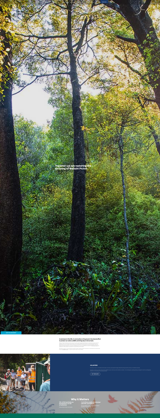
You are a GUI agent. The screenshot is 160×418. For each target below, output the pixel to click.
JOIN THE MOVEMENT (11, 332)
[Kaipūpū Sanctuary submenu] (75, 2)
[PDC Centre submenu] (94, 2)
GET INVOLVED (95, 374)
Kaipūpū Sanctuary (65, 349)
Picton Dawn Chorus (94, 345)
